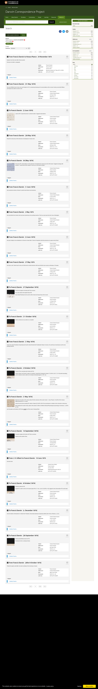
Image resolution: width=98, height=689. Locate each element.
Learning (46, 17)
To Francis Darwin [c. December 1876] (23, 510)
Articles (23, 35)
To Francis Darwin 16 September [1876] (23, 431)
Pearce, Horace (76, 47)
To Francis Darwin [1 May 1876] (21, 397)
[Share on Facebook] (60, 31)
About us (61, 17)
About (9, 7)
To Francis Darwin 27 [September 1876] (23, 287)
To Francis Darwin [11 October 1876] (22, 316)
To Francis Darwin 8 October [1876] (22, 483)
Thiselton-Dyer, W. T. (77, 44)
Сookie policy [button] (50, 686)
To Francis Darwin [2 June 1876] (21, 110)
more (90, 39)
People (39, 17)
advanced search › (63, 22)
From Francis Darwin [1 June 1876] (22, 187)
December (76, 78)
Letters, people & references (13, 35)
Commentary (32, 17)
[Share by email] (67, 31)
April (75, 67)
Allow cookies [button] (89, 686)
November (76, 76)
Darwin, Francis (76, 32)
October (75, 75)
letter (74, 25)
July (75, 72)
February (76, 66)
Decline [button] (79, 686)
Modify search (9, 43)
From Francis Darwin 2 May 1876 (21, 212)
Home (6, 7)
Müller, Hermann (76, 35)
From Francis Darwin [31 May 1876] (22, 84)
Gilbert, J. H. (75, 34)
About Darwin (14, 17)
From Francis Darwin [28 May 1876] (22, 135)
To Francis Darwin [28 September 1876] (23, 535)
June (75, 70)
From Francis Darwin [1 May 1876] (22, 342)
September (76, 73)
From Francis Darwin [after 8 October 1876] (25, 563)
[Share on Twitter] (63, 31)
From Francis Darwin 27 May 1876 (22, 262)
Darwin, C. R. (76, 31)
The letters (23, 17)
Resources (53, 17)
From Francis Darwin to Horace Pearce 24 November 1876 (30, 57)
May (75, 69)
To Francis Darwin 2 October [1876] (22, 368)
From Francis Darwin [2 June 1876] (22, 237)
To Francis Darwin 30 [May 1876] (21, 160)
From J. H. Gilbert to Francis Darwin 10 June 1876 (27, 458)
